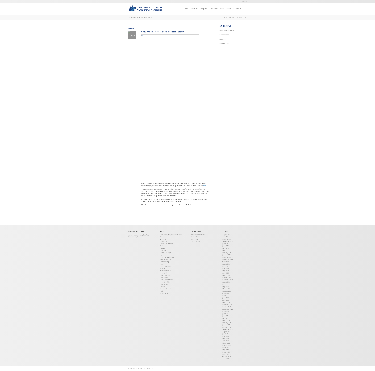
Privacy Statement (165, 266)
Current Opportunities (166, 244)
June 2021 (225, 316)
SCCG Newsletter (165, 282)
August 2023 (226, 282)
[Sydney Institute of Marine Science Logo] (132, 35)
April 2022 (225, 300)
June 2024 (225, 268)
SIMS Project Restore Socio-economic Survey (162, 32)
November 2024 (227, 259)
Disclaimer (163, 246)
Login (244, 1)
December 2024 (227, 257)
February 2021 (226, 323)
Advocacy (163, 239)
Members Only (164, 262)
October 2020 (226, 327)
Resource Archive (165, 271)
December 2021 (227, 304)
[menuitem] (186, 9)
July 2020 (225, 334)
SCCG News (223, 39)
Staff (161, 291)
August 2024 (226, 264)
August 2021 (226, 311)
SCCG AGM (163, 273)
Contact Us (163, 241)
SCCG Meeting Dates (166, 280)
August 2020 (226, 332)
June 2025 (225, 246)
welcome (163, 286)
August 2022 (226, 293)
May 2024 (225, 271)
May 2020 (225, 338)
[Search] (245, 9)
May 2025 (225, 248)
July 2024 (225, 266)
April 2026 (225, 237)
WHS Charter (164, 293)
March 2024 (226, 275)
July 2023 (225, 284)
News (161, 264)
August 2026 (226, 234)
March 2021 (226, 320)
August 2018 (226, 359)
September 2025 (227, 241)
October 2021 (226, 307)
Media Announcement (226, 30)
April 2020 (225, 341)
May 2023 (225, 286)
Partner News (224, 35)
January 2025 (226, 255)
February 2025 (226, 253)
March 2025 (226, 250)
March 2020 (226, 343)
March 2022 (226, 302)
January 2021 (226, 325)
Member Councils (165, 259)
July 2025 (225, 244)
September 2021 (227, 309)
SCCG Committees (165, 275)
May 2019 (225, 350)
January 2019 (226, 352)
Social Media (164, 284)
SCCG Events (164, 277)
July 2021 (225, 314)
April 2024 (225, 273)
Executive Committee (166, 289)
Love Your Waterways (167, 257)
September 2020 (227, 329)
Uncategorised (224, 43)
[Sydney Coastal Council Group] (145, 10)
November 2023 (227, 280)
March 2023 (226, 289)
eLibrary (162, 248)
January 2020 (226, 345)
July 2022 (225, 295)
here (204, 186)
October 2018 (226, 356)
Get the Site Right (165, 253)
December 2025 (227, 239)
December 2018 (227, 354)
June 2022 (225, 298)
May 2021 (225, 318)
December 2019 (227, 347)
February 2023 (226, 291)
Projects (162, 268)
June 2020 (225, 336)
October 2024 (226, 262)
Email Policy (163, 250)
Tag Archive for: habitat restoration (140, 17)
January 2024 (226, 277)
